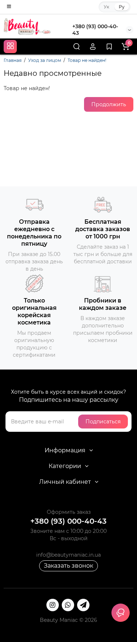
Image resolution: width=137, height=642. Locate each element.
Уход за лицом (44, 60)
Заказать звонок (68, 565)
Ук (106, 7)
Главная (13, 60)
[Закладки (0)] (109, 46)
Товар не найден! (87, 60)
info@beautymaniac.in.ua (68, 555)
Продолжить (108, 104)
